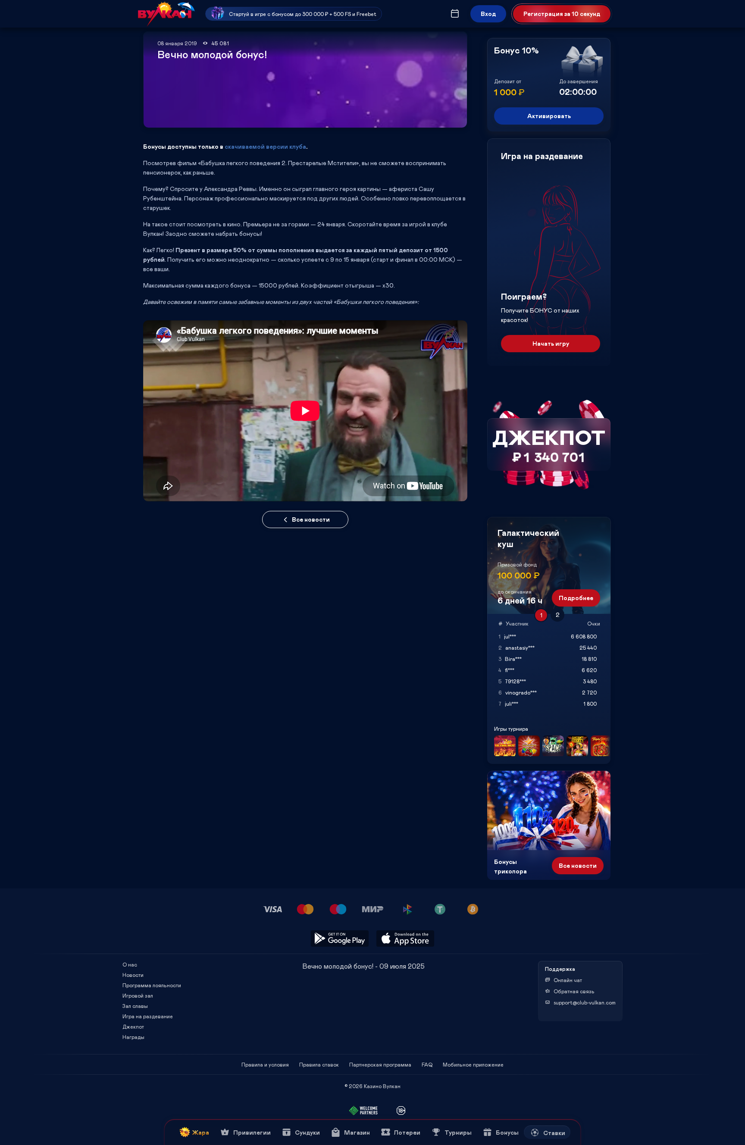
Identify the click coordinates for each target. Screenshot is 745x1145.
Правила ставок (319, 1064)
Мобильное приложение (473, 1064)
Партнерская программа (380, 1064)
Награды (133, 1036)
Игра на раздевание (147, 1016)
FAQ (427, 1064)
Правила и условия (265, 1064)
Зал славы (135, 1005)
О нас (129, 964)
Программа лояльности (151, 985)
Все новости (311, 519)
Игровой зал (137, 995)
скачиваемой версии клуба (265, 146)
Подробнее (576, 598)
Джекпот (133, 1026)
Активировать (549, 116)
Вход (488, 13)
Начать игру (550, 343)
